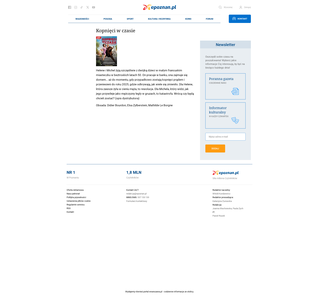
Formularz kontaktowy (136, 201)
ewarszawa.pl (155, 291)
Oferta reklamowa (75, 190)
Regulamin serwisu (76, 204)
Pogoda (108, 19)
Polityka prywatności (76, 197)
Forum (209, 19)
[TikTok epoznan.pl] (81, 7)
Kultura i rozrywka (159, 19)
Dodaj (215, 148)
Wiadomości (82, 19)
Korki (188, 19)
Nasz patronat (73, 193)
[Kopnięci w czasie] (146, 51)
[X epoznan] (87, 7)
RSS (69, 208)
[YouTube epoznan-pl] (93, 7)
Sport (130, 19)
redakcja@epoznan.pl (136, 193)
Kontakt (242, 18)
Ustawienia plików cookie (79, 201)
